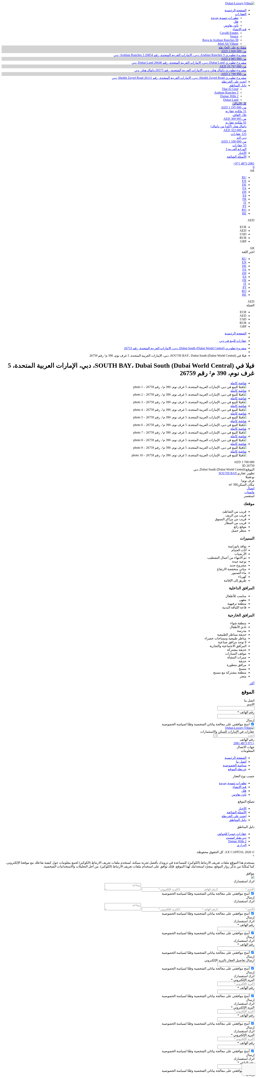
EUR (243, 227)
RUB (243, 237)
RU (244, 177)
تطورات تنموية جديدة (232, 783)
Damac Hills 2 (237, 841)
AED (243, 230)
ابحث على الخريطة (234, 816)
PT (244, 206)
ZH (244, 192)
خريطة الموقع (237, 769)
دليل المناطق (237, 820)
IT (244, 202)
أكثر (251, 683)
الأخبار (242, 808)
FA (244, 188)
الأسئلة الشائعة (236, 812)
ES (244, 195)
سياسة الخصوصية (234, 765)
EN (244, 181)
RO (244, 209)
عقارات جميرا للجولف (231, 834)
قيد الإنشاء (239, 787)
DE (244, 184)
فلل (243, 790)
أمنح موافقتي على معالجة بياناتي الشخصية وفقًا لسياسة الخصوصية (206, 724)
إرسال (250, 720)
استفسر (249, 496)
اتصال (250, 488)
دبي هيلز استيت (236, 837)
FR (244, 199)
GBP (243, 241)
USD (243, 234)
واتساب (249, 492)
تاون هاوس (239, 794)
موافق (250, 873)
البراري (241, 845)
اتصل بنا (241, 761)
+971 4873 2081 (243, 163)
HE (244, 213)
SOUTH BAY (228, 473)
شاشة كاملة (238, 383)
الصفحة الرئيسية (235, 757)
